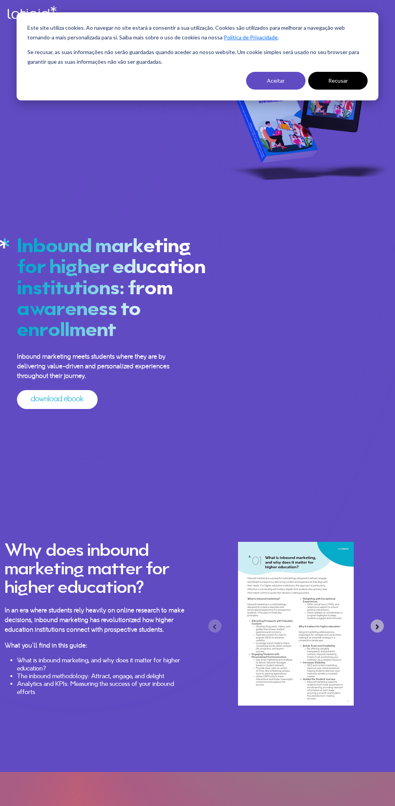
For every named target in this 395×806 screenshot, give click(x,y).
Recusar (338, 80)
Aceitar (276, 80)
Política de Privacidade (251, 37)
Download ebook (57, 399)
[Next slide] (377, 626)
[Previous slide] (214, 626)
